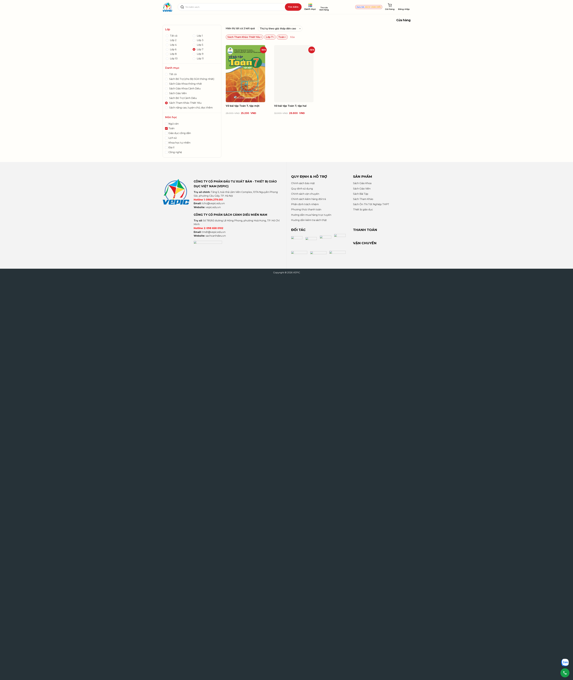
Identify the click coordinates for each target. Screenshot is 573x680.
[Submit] (293, 7)
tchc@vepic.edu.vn (213, 203)
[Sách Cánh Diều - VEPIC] (167, 7)
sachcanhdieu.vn (216, 235)
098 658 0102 (214, 228)
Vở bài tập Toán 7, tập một (242, 105)
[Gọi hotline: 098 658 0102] (564, 672)
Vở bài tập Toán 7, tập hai (290, 105)
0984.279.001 (214, 199)
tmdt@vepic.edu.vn (213, 232)
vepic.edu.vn (213, 207)
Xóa (292, 37)
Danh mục (310, 9)
